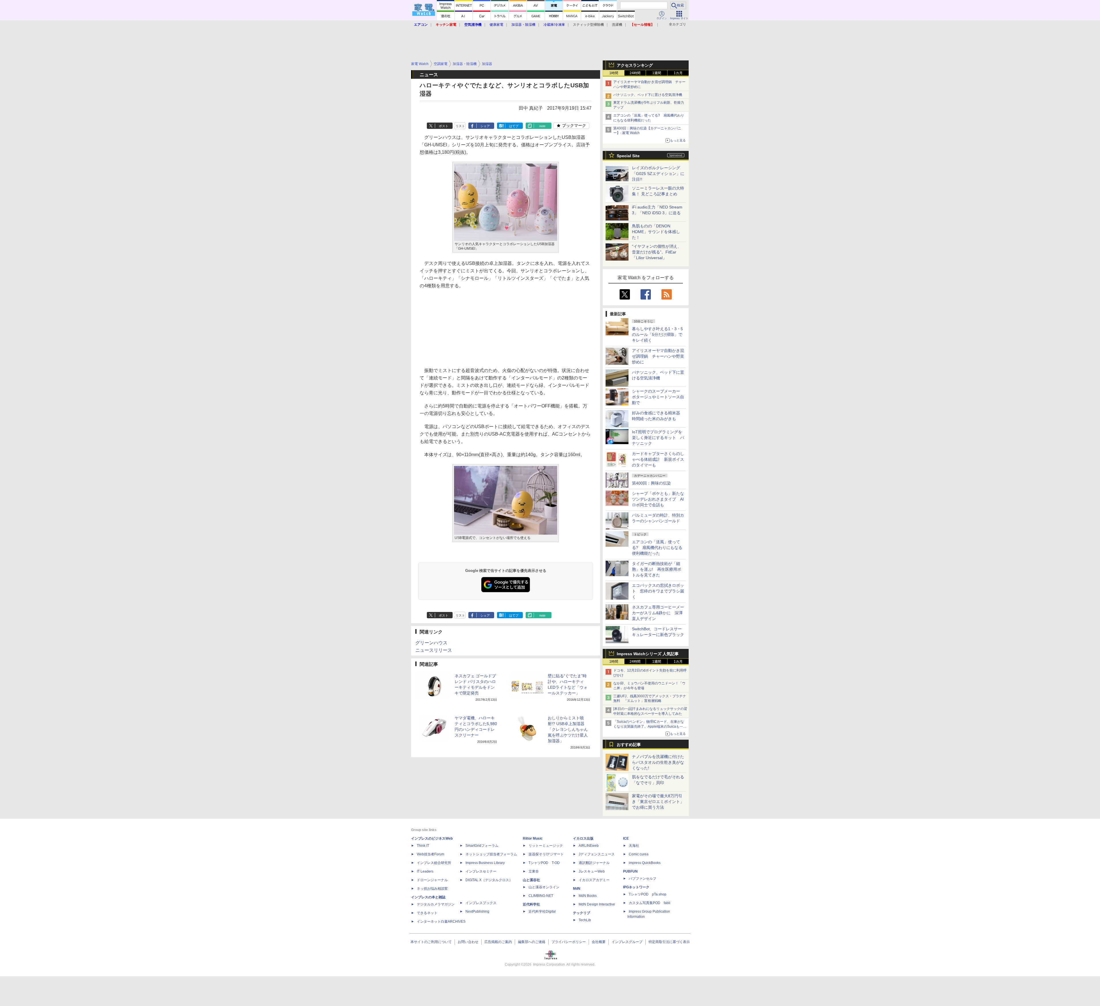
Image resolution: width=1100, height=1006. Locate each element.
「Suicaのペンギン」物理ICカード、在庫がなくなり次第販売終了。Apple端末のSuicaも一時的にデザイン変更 (649, 726)
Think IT (423, 846)
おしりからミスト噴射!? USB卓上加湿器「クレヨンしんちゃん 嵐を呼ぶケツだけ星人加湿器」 (568, 729)
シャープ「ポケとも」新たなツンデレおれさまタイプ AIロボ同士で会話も (658, 499)
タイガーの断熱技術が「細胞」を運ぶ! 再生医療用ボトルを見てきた (656, 569)
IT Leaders (425, 871)
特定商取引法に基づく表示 (669, 942)
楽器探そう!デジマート (546, 854)
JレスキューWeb (592, 871)
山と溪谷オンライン (544, 887)
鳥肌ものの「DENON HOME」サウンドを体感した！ (656, 232)
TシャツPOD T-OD (544, 863)
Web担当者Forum (430, 854)
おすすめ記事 (629, 744)
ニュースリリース (433, 650)
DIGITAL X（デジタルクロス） (488, 880)
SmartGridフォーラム (481, 846)
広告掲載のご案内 (498, 942)
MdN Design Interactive (597, 904)
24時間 (635, 73)
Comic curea (639, 854)
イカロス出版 (583, 838)
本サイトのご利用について (431, 942)
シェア (485, 126)
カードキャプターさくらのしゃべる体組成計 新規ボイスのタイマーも (658, 459)
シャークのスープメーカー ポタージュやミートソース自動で (658, 397)
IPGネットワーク (636, 887)
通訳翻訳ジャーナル (594, 863)
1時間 (613, 73)
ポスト (443, 126)
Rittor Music (533, 838)
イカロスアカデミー (594, 880)
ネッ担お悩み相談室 (432, 889)
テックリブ (581, 913)
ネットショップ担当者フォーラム (491, 854)
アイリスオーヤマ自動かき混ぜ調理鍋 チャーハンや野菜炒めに (658, 356)
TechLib (585, 920)
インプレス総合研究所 (434, 863)
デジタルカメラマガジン (436, 904)
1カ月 (678, 73)
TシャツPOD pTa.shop (647, 894)
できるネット (427, 913)
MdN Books (588, 896)
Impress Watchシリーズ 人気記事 (648, 653)
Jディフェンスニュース (597, 854)
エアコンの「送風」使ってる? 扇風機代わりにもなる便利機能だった (657, 548)
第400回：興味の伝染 (651, 483)
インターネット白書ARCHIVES (441, 922)
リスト (460, 126)
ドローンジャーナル (432, 880)
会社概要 (599, 942)
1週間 (656, 73)
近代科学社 (531, 904)
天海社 (634, 846)
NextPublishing (477, 911)
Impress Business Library (485, 863)
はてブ (513, 126)
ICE (626, 838)
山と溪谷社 (531, 880)
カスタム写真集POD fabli (649, 903)
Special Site (628, 155)
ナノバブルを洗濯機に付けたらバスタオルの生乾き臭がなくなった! (658, 762)
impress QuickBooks (645, 863)
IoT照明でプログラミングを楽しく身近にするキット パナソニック (658, 438)
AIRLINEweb (589, 846)
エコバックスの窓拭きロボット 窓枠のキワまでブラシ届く (658, 591)
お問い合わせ (468, 942)
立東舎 (534, 871)
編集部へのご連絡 (531, 942)
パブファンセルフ (642, 879)
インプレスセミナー (480, 871)
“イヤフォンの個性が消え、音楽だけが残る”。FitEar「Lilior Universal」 (656, 252)
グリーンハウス (431, 642)
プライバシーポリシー (568, 942)
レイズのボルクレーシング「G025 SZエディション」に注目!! (658, 174)
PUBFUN (630, 871)
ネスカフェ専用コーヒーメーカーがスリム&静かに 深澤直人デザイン (658, 613)
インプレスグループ (627, 942)
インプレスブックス (480, 903)
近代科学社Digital (542, 911)
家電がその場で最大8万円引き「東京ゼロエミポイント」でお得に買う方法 (658, 802)
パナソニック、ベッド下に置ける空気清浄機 (647, 95)
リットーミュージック (546, 846)
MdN (576, 889)
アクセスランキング (635, 65)
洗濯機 (617, 25)
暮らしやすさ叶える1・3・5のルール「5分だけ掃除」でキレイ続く (657, 334)
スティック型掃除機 (588, 25)
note (542, 126)
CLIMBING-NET (541, 896)
